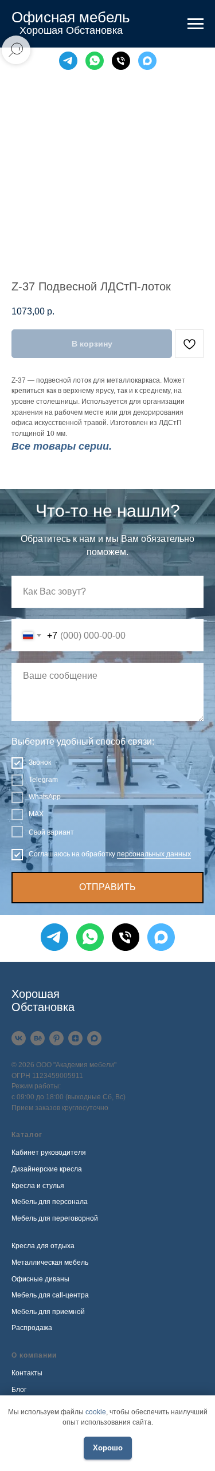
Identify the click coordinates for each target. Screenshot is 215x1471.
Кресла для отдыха (43, 1246)
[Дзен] (75, 1038)
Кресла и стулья (37, 1186)
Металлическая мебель (49, 1262)
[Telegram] (68, 61)
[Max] (147, 61)
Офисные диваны (40, 1279)
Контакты (26, 1373)
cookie (95, 1412)
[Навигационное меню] (195, 24)
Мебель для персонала (49, 1202)
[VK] (18, 1038)
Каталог (26, 1135)
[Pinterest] (56, 1038)
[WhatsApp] (94, 61)
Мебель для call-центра (50, 1295)
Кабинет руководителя (48, 1153)
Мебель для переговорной (54, 1218)
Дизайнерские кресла (46, 1169)
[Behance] (37, 1038)
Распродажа (31, 1328)
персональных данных (154, 854)
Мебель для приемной (48, 1312)
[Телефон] (121, 61)
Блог (18, 1390)
